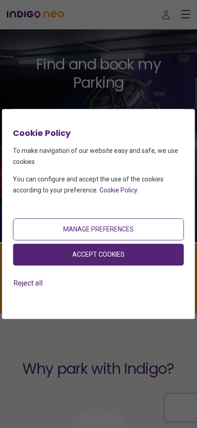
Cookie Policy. (118, 189)
